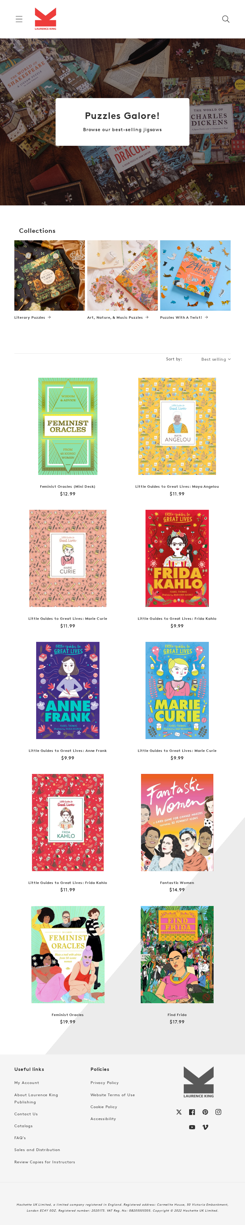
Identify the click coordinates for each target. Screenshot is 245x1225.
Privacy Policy (105, 1082)
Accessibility (103, 1118)
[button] (19, 19)
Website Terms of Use (113, 1094)
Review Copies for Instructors (44, 1161)
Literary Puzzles (29, 317)
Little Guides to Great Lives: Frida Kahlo (177, 619)
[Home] (45, 19)
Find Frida (177, 1015)
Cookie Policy (104, 1106)
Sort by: (174, 358)
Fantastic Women (177, 883)
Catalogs (23, 1125)
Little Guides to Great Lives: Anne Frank (68, 751)
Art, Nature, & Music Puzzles (115, 317)
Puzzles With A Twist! (181, 317)
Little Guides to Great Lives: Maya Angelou (177, 486)
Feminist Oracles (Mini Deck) (68, 486)
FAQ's (20, 1137)
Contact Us (26, 1113)
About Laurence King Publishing (36, 1098)
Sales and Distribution (37, 1149)
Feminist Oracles (68, 1015)
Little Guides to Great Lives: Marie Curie (67, 619)
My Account (26, 1082)
